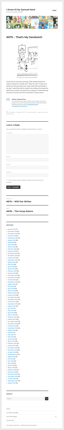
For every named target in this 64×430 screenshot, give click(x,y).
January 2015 (12, 273)
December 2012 (12, 321)
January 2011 (12, 372)
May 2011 (10, 363)
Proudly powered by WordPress (29, 425)
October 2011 (12, 352)
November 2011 (12, 350)
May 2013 (11, 310)
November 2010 (12, 376)
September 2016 (13, 238)
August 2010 (11, 383)
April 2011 (11, 365)
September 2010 (13, 381)
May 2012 (11, 337)
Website (8, 172)
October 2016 (12, 236)
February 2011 (12, 370)
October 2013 (12, 301)
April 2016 (11, 244)
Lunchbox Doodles (31, 112)
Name (8, 156)
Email (8, 164)
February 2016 (12, 249)
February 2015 (12, 271)
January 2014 (12, 295)
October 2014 (12, 280)
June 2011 (10, 361)
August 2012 (11, 330)
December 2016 (12, 231)
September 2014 (13, 282)
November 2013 (12, 299)
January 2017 (12, 229)
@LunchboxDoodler (33, 104)
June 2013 (11, 308)
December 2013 (12, 297)
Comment (9, 133)
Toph (12, 113)
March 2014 (11, 291)
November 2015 (12, 255)
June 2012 (11, 334)
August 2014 (11, 284)
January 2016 (12, 251)
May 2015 (11, 264)
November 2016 (12, 233)
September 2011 (12, 354)
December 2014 (12, 275)
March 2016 (11, 247)
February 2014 (12, 293)
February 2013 (12, 317)
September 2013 (13, 304)
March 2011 (11, 367)
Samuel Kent (12, 112)
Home (8, 409)
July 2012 (10, 332)
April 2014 (11, 288)
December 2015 (12, 253)
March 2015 (11, 269)
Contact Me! (10, 420)
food (41, 112)
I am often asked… (12, 416)
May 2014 (11, 286)
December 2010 (12, 374)
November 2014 (12, 277)
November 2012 (12, 323)
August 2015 (11, 262)
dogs (38, 112)
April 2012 (11, 339)
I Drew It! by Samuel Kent (20, 9)
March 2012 (11, 341)
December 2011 (12, 348)
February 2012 (12, 343)
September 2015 (13, 260)
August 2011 (11, 356)
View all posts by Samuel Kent (19, 106)
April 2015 (11, 266)
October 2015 (12, 258)
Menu (54, 10)
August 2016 (11, 240)
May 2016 (11, 242)
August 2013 (11, 306)
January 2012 (12, 345)
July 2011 (10, 359)
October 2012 (12, 326)
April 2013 (11, 312)
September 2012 (13, 328)
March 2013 (11, 315)
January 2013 (12, 319)
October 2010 (12, 378)
